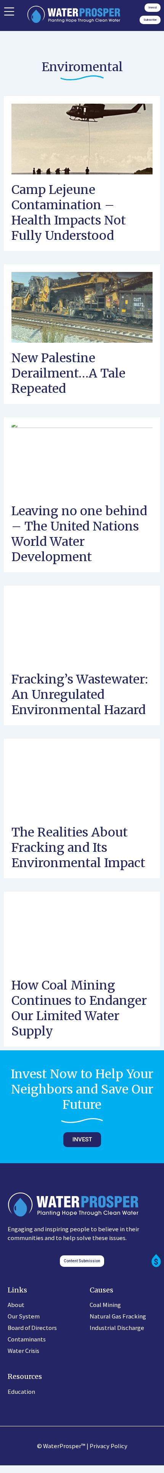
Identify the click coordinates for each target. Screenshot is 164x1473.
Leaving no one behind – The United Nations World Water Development (79, 534)
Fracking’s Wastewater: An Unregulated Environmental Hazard (79, 695)
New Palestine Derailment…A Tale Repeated (68, 373)
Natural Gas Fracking (118, 1316)
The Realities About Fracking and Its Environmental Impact (78, 848)
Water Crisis (23, 1350)
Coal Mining (105, 1304)
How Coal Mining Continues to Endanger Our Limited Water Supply (79, 1008)
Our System (24, 1316)
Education (21, 1391)
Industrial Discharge (117, 1327)
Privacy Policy (108, 1446)
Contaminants (27, 1339)
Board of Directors (32, 1327)
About (16, 1304)
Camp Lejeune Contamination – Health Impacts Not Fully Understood (68, 212)
